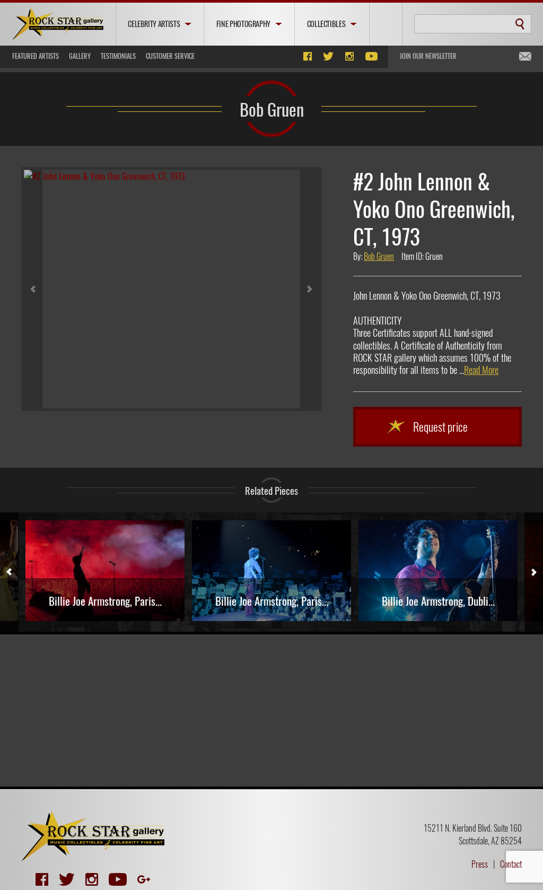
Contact (511, 864)
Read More (481, 370)
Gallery (80, 56)
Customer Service (170, 56)
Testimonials (118, 56)
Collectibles (326, 23)
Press (479, 864)
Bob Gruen (272, 108)
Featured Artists (35, 56)
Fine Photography (243, 23)
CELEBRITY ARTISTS (154, 23)
